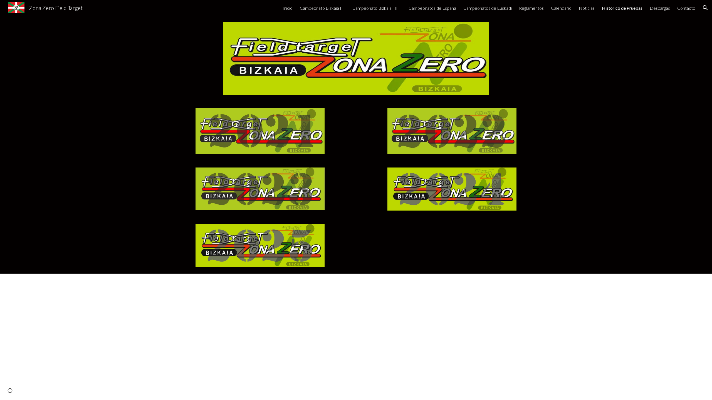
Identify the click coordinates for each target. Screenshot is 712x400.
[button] (705, 7)
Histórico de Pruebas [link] (622, 8)
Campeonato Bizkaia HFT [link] (376, 8)
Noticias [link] (587, 8)
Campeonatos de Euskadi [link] (487, 8)
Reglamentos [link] (531, 8)
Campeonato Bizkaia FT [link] (322, 8)
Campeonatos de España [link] (432, 8)
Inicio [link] (288, 8)
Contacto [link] (686, 8)
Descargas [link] (660, 8)
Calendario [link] (561, 8)
